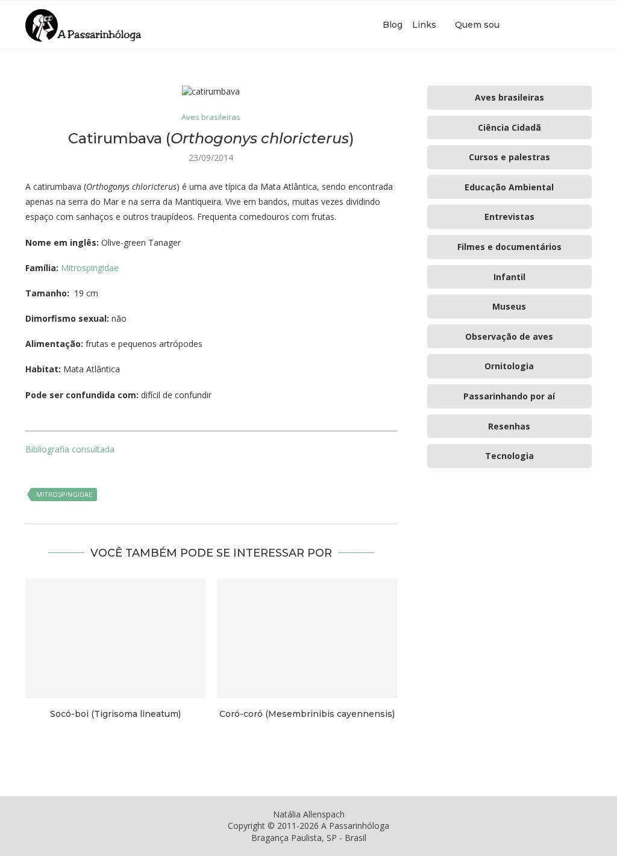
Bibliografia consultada (69, 449)
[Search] (586, 25)
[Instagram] (548, 25)
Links (424, 24)
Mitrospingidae (90, 267)
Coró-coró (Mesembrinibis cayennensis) (307, 713)
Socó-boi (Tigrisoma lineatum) (115, 713)
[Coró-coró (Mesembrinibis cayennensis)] (306, 638)
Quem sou (477, 24)
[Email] (560, 25)
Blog (392, 24)
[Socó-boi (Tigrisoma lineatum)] (115, 638)
